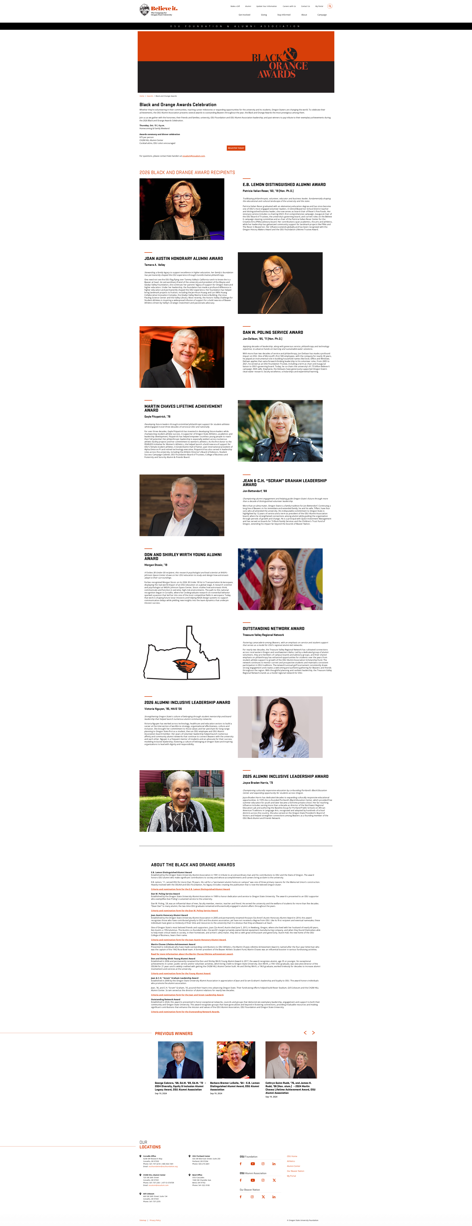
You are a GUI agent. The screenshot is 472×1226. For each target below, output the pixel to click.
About (304, 14)
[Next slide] (313, 1032)
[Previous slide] (305, 1032)
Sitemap (143, 1220)
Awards (150, 96)
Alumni (248, 6)
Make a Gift (235, 6)
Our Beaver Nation (295, 1171)
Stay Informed (283, 14)
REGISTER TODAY (236, 148)
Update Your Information (266, 6)
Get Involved (244, 14)
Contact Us (305, 6)
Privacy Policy (155, 1220)
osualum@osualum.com (193, 156)
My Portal (319, 6)
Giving (264, 14)
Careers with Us (289, 6)
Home (142, 96)
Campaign (322, 14)
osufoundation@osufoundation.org (163, 1166)
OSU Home (292, 1156)
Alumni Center (293, 1166)
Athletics (291, 1161)
